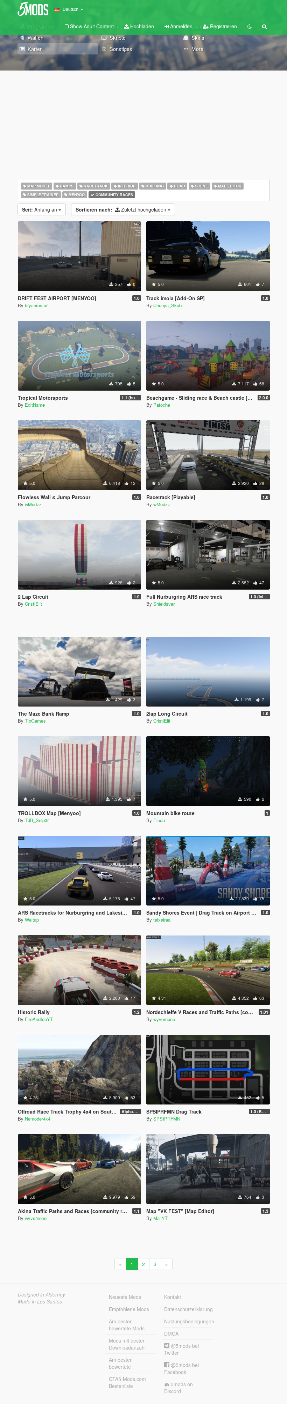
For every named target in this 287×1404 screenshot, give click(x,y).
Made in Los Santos (40, 1301)
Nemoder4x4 (37, 1118)
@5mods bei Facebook (181, 1368)
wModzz (33, 504)
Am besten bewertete (121, 1363)
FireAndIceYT (39, 1019)
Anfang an (40, 209)
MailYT (160, 1218)
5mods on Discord (178, 1388)
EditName (35, 404)
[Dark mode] (249, 26)
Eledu (159, 820)
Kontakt (172, 1296)
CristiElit (33, 603)
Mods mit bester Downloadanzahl (127, 1344)
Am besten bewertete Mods (127, 1325)
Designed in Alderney (41, 1294)
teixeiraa (161, 919)
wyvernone (164, 1019)
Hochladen (141, 26)
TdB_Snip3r (37, 820)
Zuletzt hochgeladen (122, 209)
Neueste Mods (125, 1296)
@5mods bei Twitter (181, 1349)
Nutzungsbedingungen (188, 1321)
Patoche (161, 404)
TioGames (35, 720)
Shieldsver (164, 603)
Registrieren (223, 26)
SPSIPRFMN (166, 1118)
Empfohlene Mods (129, 1309)
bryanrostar (36, 305)
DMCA (171, 1333)
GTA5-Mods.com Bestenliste (127, 1382)
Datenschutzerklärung (188, 1309)
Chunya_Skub (167, 305)
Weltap (32, 919)
